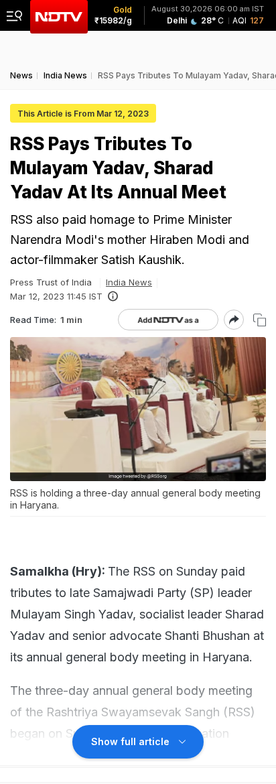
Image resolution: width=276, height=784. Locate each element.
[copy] (259, 320)
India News (129, 282)
